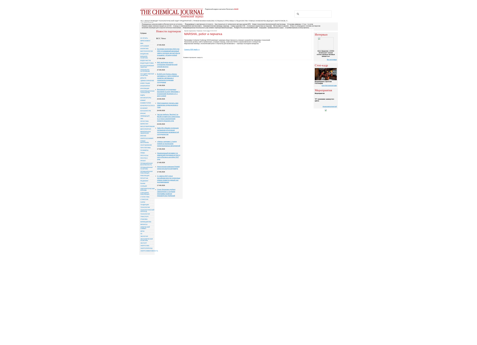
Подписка (166, 5)
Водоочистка (145, 60)
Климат (143, 100)
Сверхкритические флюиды (147, 189)
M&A (141, 43)
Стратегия (144, 199)
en (336, 4)
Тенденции (144, 204)
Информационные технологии (147, 91)
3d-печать (144, 38)
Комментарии (145, 103)
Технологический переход (147, 210)
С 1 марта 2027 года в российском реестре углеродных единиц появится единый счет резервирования (168, 179)
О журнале (154, 5)
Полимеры (144, 150)
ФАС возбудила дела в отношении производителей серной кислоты (167, 65)
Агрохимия (144, 46)
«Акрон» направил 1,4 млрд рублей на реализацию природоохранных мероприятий (168, 144)
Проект (143, 160)
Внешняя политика (144, 57)
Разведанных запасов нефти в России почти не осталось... (162, 24)
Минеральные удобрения (145, 132)
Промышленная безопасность (146, 164)
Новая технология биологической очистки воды (269, 24)
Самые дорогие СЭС (238, 26)
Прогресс (144, 158)
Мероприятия (145, 129)
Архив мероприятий (330, 106)
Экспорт (143, 243)
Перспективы (145, 147)
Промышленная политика (146, 168)
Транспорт (144, 216)
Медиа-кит (212, 5)
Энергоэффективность (147, 251)
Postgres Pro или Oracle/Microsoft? (246, 28)
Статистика (144, 197)
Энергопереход (146, 248)
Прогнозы (144, 155)
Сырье (142, 202)
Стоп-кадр (206, 31)
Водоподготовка (147, 63)
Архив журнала (199, 5)
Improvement (145, 40)
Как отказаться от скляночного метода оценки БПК (233, 24)
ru (332, 4)
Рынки (142, 183)
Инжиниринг (145, 86)
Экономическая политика (146, 239)
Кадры (142, 95)
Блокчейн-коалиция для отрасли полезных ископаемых (161, 28)
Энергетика (144, 245)
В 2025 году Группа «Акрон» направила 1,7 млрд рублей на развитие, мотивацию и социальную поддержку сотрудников (168, 78)
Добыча (143, 78)
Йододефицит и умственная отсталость (199, 24)
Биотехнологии (146, 51)
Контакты (186, 5)
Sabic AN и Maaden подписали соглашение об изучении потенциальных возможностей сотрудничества (168, 131)
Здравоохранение (147, 80)
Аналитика (144, 48)
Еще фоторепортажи (329, 85)
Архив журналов (190, 31)
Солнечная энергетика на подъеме (259, 26)
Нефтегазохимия (146, 138)
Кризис (143, 113)
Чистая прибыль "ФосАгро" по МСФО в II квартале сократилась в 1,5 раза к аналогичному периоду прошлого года (168, 118)
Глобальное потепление (145, 70)
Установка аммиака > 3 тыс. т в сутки (300, 24)
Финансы (143, 224)
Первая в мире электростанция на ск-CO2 (157, 26)
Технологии (145, 207)
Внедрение (144, 54)
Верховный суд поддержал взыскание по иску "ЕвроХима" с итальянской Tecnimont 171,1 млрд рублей (168, 93)
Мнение (143, 135)
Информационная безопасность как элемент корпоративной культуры (208, 28)
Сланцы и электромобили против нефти (187, 26)
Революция (144, 175)
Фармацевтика (145, 222)
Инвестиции (145, 83)
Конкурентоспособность (147, 105)
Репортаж (144, 178)
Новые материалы (144, 141)
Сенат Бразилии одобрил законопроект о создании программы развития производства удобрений (166, 193)
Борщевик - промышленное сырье (271, 28)
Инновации (144, 88)
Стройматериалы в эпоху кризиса (297, 28)
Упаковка (143, 219)
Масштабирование (147, 126)
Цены (142, 231)
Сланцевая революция (144, 193)
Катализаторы (145, 97)
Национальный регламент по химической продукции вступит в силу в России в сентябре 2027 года (168, 156)
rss (323, 4)
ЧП (141, 233)
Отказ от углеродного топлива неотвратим (305, 26)
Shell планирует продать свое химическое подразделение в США (167, 105)
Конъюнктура (145, 111)
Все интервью (332, 59)
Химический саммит (145, 227)
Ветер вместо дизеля (281, 26)
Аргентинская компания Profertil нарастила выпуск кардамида (168, 168)
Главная (144, 5)
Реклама (176, 5)
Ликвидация (145, 116)
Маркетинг (144, 124)
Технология (145, 214)
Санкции (143, 186)
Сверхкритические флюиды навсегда (216, 26)
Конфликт (144, 108)
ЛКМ (141, 118)
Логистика (144, 121)
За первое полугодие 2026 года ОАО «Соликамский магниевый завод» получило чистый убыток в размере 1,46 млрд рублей (168, 52)
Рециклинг (144, 181)
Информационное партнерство (232, 5)
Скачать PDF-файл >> (192, 49)
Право (142, 153)
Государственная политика (147, 74)
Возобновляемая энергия (147, 66)
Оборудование (146, 145)
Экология (144, 236)
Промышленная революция (146, 172)
